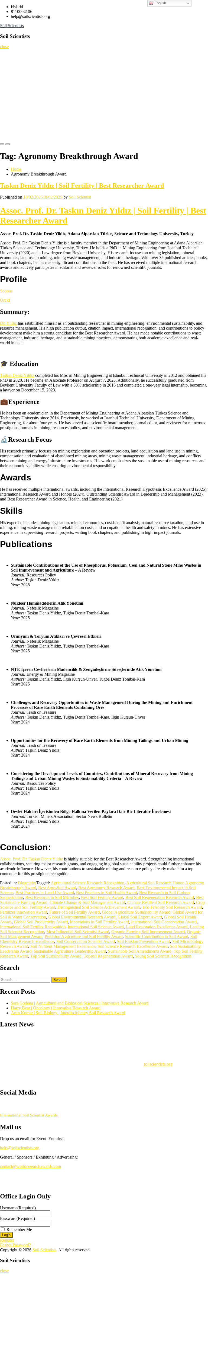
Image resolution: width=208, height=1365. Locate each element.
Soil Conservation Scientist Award (85, 941)
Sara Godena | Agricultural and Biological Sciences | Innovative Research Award (80, 1003)
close (4, 46)
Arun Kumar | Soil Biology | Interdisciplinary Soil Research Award (68, 1012)
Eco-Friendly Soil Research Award (172, 907)
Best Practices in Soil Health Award (106, 892)
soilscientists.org (158, 1062)
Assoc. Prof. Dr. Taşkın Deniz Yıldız (31, 859)
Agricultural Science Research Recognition (87, 883)
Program (9, 109)
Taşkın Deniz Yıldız (17, 375)
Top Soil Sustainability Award (56, 956)
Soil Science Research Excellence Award (133, 946)
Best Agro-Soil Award (57, 887)
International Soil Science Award (96, 926)
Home (7, 54)
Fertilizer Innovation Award (23, 912)
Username (18, 1207)
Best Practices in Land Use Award (44, 892)
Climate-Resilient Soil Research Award (160, 902)
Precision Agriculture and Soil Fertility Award (84, 936)
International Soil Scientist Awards (29, 1115)
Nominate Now (14, 76)
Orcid (5, 300)
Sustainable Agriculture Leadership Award (70, 951)
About (7, 65)
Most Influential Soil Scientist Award (77, 931)
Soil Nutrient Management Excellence (62, 946)
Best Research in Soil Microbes (52, 897)
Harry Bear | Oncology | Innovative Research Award (55, 1008)
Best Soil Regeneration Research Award (159, 897)
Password (17, 1218)
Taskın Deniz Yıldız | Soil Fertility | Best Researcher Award (82, 185)
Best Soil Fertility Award (102, 897)
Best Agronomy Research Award (106, 887)
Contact (8, 130)
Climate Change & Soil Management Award (87, 902)
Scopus (6, 291)
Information (12, 119)
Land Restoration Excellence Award (157, 926)
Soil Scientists (12, 25)
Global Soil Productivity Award (41, 922)
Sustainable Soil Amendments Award (139, 951)
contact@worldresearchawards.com (30, 1166)
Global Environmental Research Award (81, 917)
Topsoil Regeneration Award (108, 956)
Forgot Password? (15, 1245)
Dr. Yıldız (8, 323)
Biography (27, 883)
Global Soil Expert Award (140, 917)
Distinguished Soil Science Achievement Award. (98, 907)
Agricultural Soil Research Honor (154, 883)
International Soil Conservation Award (164, 922)
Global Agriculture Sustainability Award (136, 912)
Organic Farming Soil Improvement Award (148, 931)
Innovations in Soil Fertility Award (99, 922)
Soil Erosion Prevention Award (143, 941)
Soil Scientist (80, 197)
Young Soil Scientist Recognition (163, 956)
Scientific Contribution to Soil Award (156, 936)
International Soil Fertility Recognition (33, 926)
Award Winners (14, 98)
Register (9, 87)
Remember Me (19, 1229)
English (159, 3)
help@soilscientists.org (19, 1148)
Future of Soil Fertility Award (74, 912)
